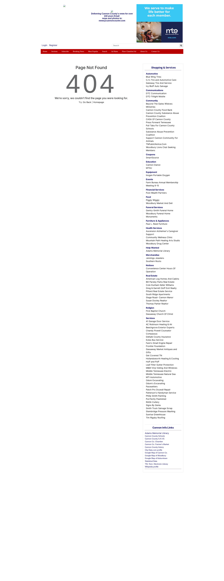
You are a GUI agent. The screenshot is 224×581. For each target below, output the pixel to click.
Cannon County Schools (155, 436)
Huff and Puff (152, 361)
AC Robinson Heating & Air (159, 324)
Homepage (98, 102)
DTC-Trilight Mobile (155, 96)
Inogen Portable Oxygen (158, 175)
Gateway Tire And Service (159, 83)
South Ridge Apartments (158, 294)
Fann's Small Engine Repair (159, 343)
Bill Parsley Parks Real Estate (160, 282)
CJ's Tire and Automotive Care (161, 80)
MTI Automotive (154, 377)
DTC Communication (156, 93)
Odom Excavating (154, 380)
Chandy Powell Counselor (158, 330)
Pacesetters (152, 386)
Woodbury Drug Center (157, 243)
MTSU (149, 168)
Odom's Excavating (155, 383)
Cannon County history (154, 447)
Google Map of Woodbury (155, 455)
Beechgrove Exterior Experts (160, 327)
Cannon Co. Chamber (154, 442)
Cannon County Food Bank (159, 110)
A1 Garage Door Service (157, 321)
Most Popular (93, 51)
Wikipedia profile (151, 467)
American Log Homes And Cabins (162, 278)
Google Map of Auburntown (156, 458)
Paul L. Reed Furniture (156, 224)
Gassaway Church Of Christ (159, 314)
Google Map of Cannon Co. (156, 453)
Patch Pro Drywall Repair (158, 389)
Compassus (151, 333)
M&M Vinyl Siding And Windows (161, 368)
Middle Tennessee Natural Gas (161, 374)
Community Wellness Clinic (159, 237)
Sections (54, 51)
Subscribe (65, 51)
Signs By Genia (153, 405)
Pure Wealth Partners (156, 193)
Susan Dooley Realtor (156, 300)
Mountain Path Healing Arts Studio (163, 240)
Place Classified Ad (129, 51)
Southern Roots (153, 261)
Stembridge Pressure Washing (160, 411)
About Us (143, 51)
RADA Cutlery (152, 402)
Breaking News (78, 51)
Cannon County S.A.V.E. (155, 439)
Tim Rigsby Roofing (155, 417)
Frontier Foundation (155, 346)
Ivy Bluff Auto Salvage (157, 86)
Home (45, 51)
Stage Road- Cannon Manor (159, 297)
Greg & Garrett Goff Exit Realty (161, 288)
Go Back (87, 102)
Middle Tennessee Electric (159, 371)
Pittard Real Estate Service (159, 291)
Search (104, 51)
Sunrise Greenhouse (155, 414)
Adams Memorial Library (158, 251)
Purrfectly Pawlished (156, 399)
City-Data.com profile (153, 450)
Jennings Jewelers (155, 258)
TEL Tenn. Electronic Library (156, 464)
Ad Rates (114, 51)
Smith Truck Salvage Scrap (159, 408)
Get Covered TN (154, 355)
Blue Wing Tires (153, 76)
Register (53, 45)
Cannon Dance (153, 165)
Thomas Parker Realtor (157, 303)
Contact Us (155, 51)
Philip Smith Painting (156, 396)
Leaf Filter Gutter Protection (160, 364)
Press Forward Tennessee (158, 122)
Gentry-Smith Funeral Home (159, 210)
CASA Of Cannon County (158, 119)
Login (44, 45)
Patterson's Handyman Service (161, 392)
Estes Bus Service (154, 340)
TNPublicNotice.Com (156, 144)
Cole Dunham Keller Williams (160, 285)
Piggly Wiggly (152, 200)
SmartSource (152, 157)
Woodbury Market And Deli (159, 203)
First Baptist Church (155, 311)
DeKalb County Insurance (158, 336)
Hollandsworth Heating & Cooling (162, 358)
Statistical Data (151, 461)
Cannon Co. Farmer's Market (157, 444)
